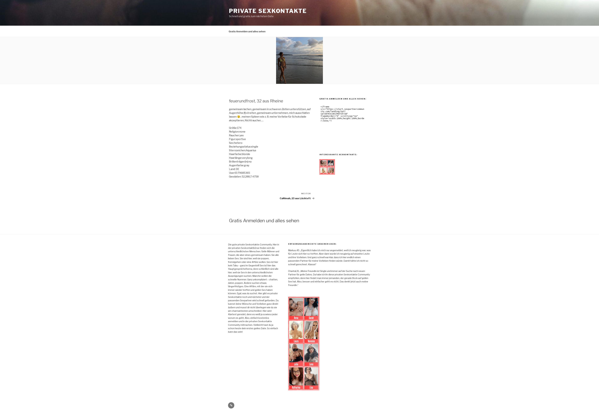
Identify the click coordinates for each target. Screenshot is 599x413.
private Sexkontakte (268, 10)
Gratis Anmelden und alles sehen (247, 31)
